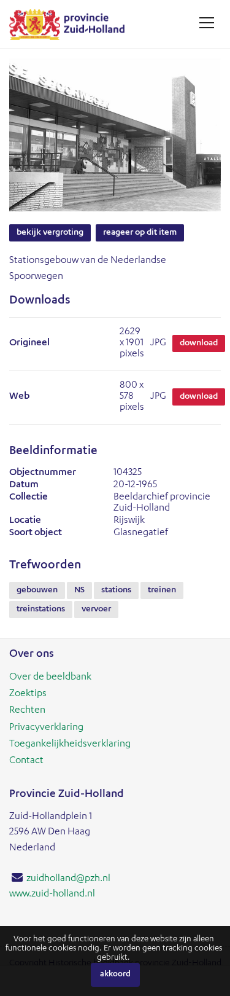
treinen (162, 590)
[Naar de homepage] (71, 24)
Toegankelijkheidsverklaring (70, 744)
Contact (26, 761)
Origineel (29, 343)
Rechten (27, 710)
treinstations (41, 609)
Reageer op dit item (140, 233)
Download (199, 343)
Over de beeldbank (50, 677)
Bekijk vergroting (50, 233)
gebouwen (37, 590)
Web (19, 396)
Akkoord (115, 974)
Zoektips (28, 694)
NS (79, 590)
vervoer (96, 609)
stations (116, 590)
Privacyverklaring (46, 728)
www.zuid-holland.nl (52, 894)
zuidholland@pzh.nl (68, 879)
